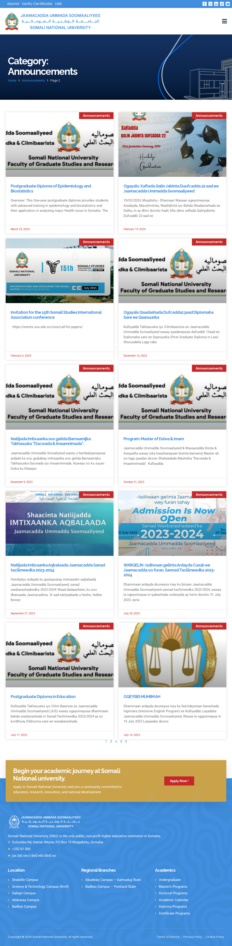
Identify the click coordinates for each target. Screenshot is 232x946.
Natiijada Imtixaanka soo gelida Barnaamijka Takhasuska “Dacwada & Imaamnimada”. (51, 441)
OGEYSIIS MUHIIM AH (141, 696)
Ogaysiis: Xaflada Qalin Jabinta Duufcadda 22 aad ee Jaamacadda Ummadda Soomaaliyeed (171, 188)
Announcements (33, 80)
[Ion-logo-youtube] (228, 4)
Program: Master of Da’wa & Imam (153, 438)
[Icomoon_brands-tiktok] (222, 4)
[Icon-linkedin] (216, 4)
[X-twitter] (210, 4)
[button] (225, 21)
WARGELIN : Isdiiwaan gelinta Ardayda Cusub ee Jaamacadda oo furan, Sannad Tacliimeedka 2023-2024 (169, 570)
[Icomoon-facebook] (205, 4)
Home (12, 80)
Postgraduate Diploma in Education (43, 696)
